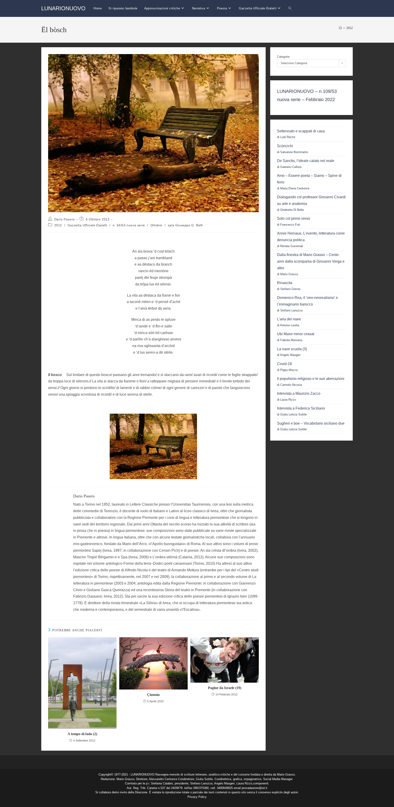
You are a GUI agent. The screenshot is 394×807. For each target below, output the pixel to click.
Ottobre (156, 225)
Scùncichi (285, 146)
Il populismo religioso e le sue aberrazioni (310, 379)
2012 (349, 28)
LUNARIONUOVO (63, 8)
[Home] (340, 28)
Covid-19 (284, 364)
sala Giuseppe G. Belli (185, 225)
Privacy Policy (197, 797)
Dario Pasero (64, 219)
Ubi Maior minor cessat (295, 334)
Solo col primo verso (293, 218)
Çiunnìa (153, 695)
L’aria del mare (289, 319)
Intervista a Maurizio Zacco (298, 393)
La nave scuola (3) (292, 349)
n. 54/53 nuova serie (129, 225)
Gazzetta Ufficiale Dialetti (87, 225)
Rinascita (284, 283)
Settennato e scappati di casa (301, 131)
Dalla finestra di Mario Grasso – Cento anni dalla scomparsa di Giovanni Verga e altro (311, 261)
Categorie (283, 56)
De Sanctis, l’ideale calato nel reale (305, 161)
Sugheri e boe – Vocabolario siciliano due (311, 423)
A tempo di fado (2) (82, 734)
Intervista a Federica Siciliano (301, 408)
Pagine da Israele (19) (224, 688)
